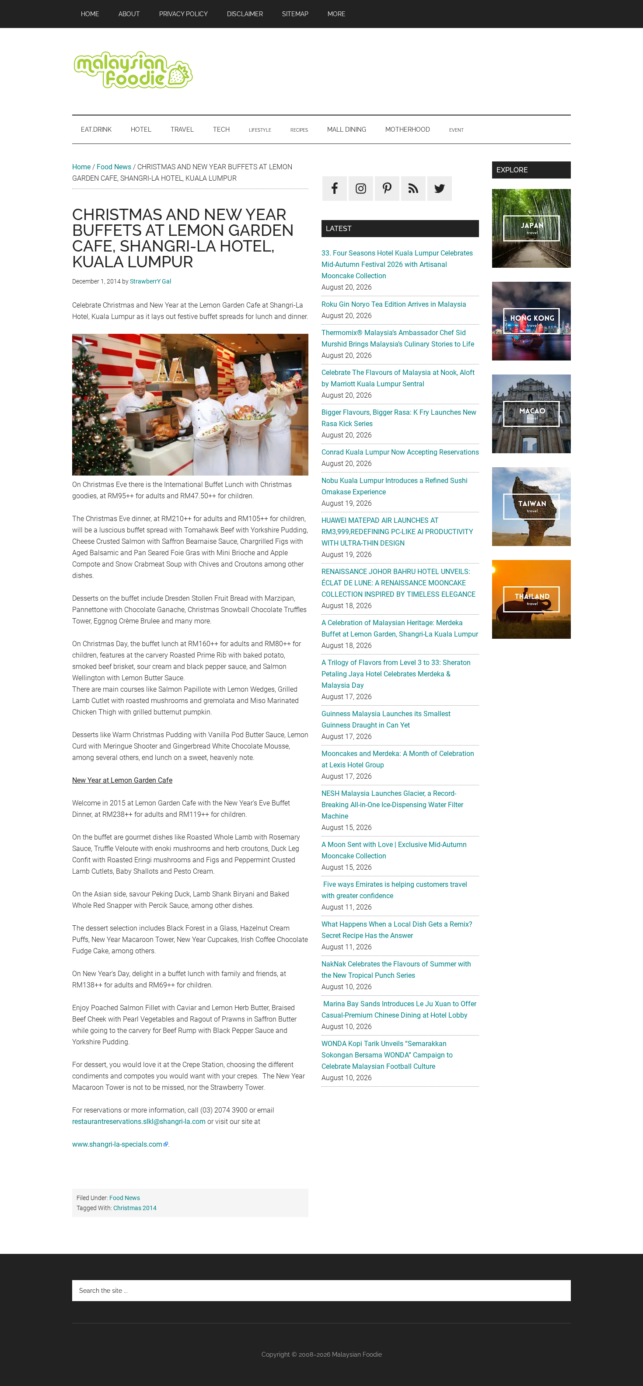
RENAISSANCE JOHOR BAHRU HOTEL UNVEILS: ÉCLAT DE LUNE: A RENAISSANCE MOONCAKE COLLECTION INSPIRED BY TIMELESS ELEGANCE (398, 582)
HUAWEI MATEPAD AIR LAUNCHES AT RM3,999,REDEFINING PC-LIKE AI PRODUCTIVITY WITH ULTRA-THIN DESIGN (397, 531)
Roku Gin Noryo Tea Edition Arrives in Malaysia (394, 304)
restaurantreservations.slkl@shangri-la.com (139, 1121)
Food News (114, 167)
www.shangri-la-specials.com (117, 1144)
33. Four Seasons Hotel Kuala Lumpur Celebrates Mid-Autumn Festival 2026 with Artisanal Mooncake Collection (397, 264)
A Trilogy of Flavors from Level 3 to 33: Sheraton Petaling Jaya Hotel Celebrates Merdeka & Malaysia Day (396, 674)
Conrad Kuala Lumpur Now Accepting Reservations (400, 452)
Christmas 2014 (135, 1207)
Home (81, 167)
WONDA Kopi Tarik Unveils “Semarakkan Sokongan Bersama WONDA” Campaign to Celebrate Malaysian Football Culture (387, 1055)
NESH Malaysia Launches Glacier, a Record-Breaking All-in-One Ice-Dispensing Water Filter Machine (392, 804)
